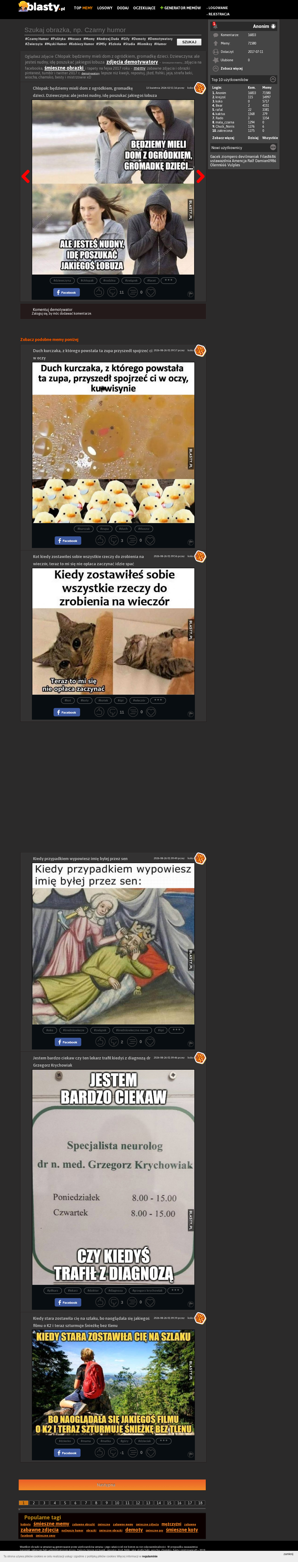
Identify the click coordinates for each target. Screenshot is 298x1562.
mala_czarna (225, 122)
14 (159, 1503)
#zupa (104, 529)
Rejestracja (219, 14)
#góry (125, 1441)
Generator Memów (182, 8)
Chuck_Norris (225, 126)
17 (190, 1503)
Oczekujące (144, 8)
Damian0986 (265, 161)
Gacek (215, 156)
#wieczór (139, 700)
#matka (106, 1441)
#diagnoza (115, 1291)
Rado (219, 118)
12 (138, 1503)
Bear (219, 105)
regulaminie (150, 1556)
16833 (252, 35)
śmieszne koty (182, 1530)
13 (148, 1503)
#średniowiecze (73, 1030)
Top (83, 8)
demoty (134, 1530)
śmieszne (104, 1524)
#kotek (103, 700)
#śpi (120, 700)
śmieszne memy (51, 1524)
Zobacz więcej (232, 68)
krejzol (221, 97)
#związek (131, 280)
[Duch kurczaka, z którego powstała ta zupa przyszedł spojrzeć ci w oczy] (113, 442)
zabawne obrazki (83, 1524)
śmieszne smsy (45, 1535)
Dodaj (123, 8)
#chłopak (87, 280)
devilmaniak (248, 156)
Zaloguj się (39, 313)
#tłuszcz (143, 529)
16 (179, 1503)
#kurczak (84, 529)
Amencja (239, 161)
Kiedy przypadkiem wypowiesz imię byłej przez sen (80, 858)
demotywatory (90, 73)
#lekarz (73, 1291)
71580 (252, 43)
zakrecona (224, 131)
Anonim (221, 93)
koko (219, 101)
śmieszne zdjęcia (147, 1524)
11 (127, 1503)
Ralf (250, 161)
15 (169, 1503)
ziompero (229, 156)
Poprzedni (27, 164)
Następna (199, 164)
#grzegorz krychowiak (147, 1291)
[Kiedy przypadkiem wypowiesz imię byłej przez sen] (113, 943)
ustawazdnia (220, 161)
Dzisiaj (253, 138)
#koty (85, 700)
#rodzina (109, 280)
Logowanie (218, 8)
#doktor (93, 1291)
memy (140, 68)
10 (117, 1503)
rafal (219, 110)
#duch (123, 529)
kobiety (25, 1524)
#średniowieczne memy (132, 1030)
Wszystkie (270, 138)
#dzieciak (144, 1441)
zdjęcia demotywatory (132, 62)
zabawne (190, 1524)
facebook (26, 1535)
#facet (151, 280)
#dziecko (65, 1441)
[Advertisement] (113, 754)
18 (200, 1503)
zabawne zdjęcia (39, 1530)
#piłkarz (52, 1291)
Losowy (104, 8)
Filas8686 (268, 156)
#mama (86, 1441)
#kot (68, 700)
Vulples (233, 165)
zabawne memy (123, 1524)
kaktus (220, 114)
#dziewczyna (62, 280)
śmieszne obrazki (64, 68)
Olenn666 (218, 165)
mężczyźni (171, 1523)
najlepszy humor (72, 1530)
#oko (49, 1030)
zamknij (288, 1554)
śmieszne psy (154, 1530)
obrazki (91, 1530)
